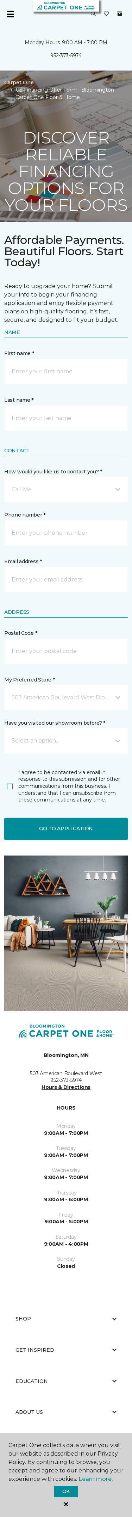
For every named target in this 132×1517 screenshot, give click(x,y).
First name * (19, 353)
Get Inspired (34, 1350)
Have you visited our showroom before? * (54, 722)
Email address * (23, 561)
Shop (23, 1319)
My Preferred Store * (29, 679)
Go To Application (66, 828)
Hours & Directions (66, 1087)
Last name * (18, 400)
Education (31, 1381)
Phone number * (24, 514)
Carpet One (19, 82)
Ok (66, 1491)
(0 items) (119, 13)
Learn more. (95, 1479)
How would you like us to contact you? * (53, 471)
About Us (29, 1412)
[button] (93, 14)
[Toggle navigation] (10, 14)
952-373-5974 (66, 55)
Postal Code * (20, 633)
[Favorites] (106, 14)
